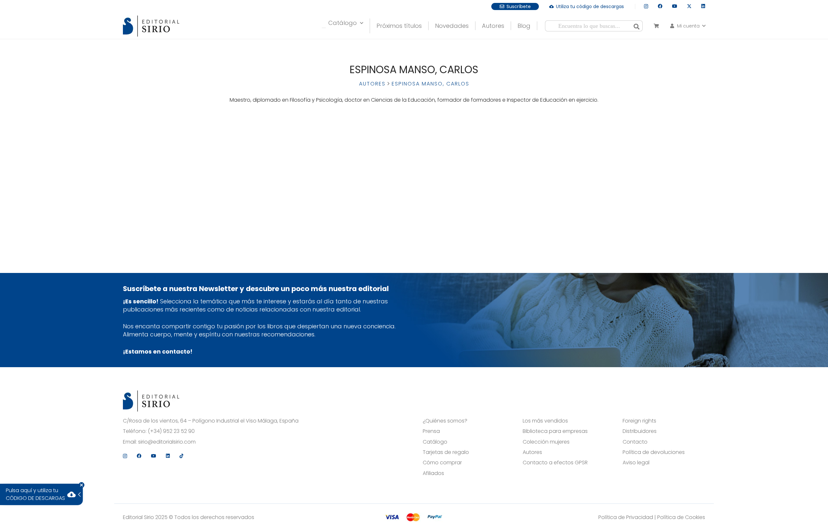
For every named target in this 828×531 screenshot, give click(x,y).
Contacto (635, 442)
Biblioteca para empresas (555, 431)
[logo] (151, 26)
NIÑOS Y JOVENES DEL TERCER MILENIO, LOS (255, 149)
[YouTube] (674, 6)
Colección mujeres (546, 442)
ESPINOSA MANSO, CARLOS (256, 174)
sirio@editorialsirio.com (167, 442)
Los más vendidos (545, 420)
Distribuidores (640, 431)
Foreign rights (639, 420)
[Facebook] (660, 6)
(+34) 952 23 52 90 (171, 431)
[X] (689, 6)
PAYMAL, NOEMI (256, 186)
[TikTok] (181, 456)
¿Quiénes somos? (445, 420)
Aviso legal (636, 462)
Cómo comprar (442, 462)
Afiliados (433, 473)
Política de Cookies (681, 517)
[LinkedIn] (703, 6)
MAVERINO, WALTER (256, 180)
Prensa (431, 431)
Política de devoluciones (654, 452)
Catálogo (435, 442)
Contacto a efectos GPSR (555, 462)
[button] (687, 25)
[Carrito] (656, 26)
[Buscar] (636, 26)
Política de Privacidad (625, 517)
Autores (372, 83)
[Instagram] (646, 6)
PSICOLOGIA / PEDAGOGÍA (255, 158)
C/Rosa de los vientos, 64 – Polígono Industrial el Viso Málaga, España (211, 420)
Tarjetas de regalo (446, 452)
